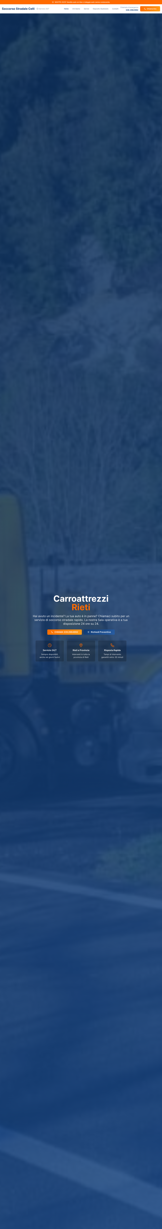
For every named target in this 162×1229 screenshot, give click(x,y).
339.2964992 (132, 10)
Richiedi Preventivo (101, 632)
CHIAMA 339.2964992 (66, 632)
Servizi (86, 9)
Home (66, 9)
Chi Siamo (76, 9)
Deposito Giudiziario (100, 9)
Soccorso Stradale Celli (18, 8)
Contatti (115, 9)
